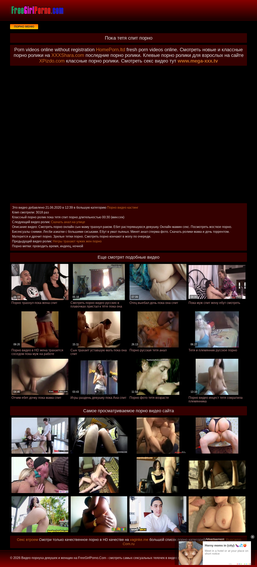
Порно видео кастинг (122, 207)
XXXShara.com (67, 55)
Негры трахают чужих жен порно (77, 241)
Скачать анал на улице (68, 222)
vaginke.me (139, 540)
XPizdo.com (52, 61)
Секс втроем (27, 540)
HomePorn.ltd (110, 49)
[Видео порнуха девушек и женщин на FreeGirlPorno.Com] (37, 10)
